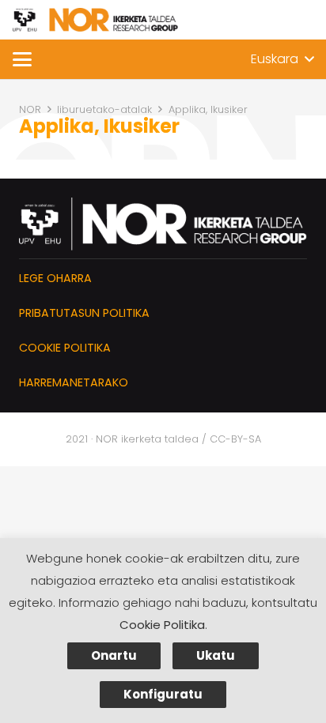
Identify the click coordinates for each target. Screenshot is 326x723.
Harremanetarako (73, 382)
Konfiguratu (163, 694)
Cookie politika (65, 348)
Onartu (114, 655)
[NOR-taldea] (95, 20)
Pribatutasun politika (84, 313)
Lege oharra (55, 278)
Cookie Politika (162, 624)
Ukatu (215, 655)
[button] (22, 59)
